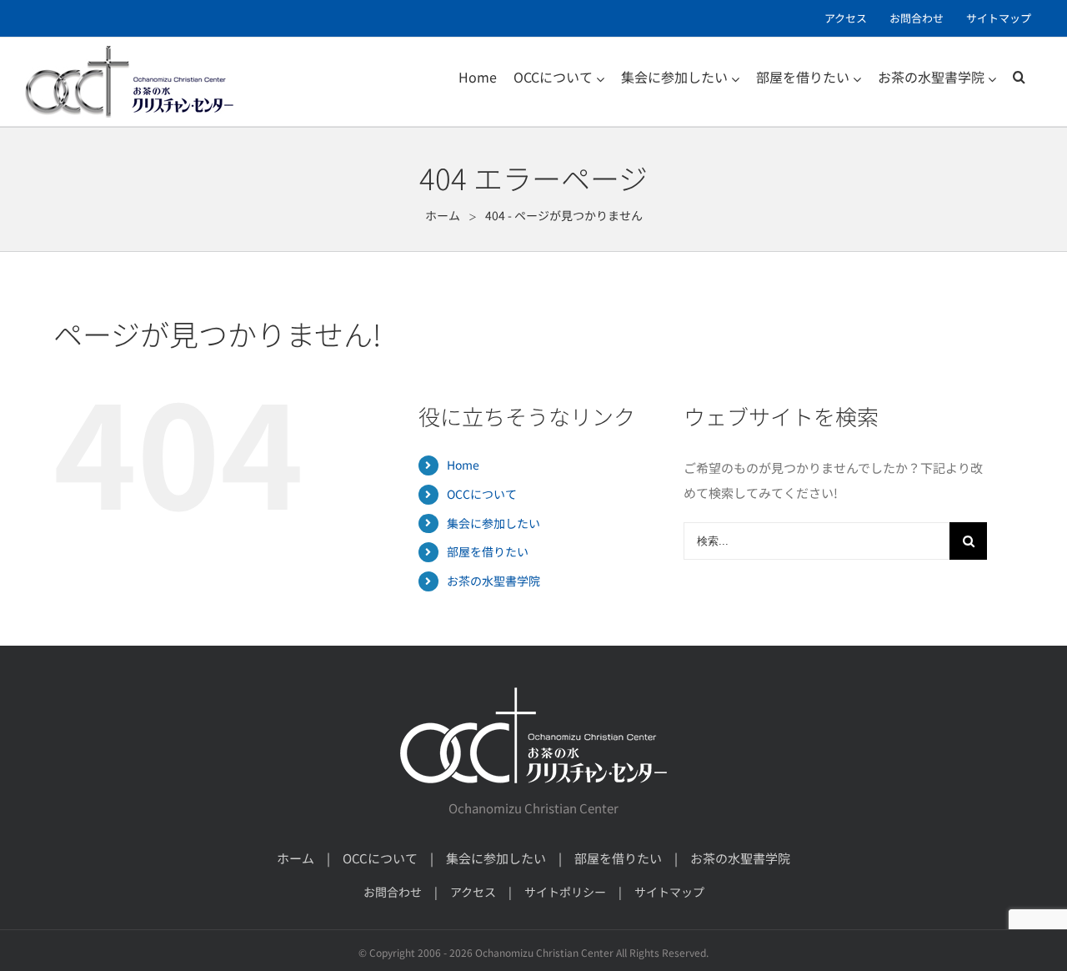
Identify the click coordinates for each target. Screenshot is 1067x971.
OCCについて (482, 494)
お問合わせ (392, 891)
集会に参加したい (493, 523)
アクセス (473, 891)
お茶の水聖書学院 (493, 580)
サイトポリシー (565, 891)
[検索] (1019, 77)
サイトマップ (669, 891)
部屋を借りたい (487, 551)
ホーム (295, 858)
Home (463, 464)
